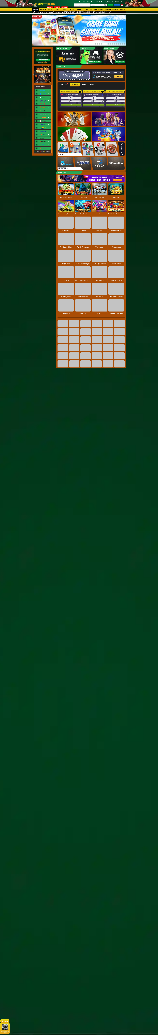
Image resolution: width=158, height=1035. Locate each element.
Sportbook (43, 9)
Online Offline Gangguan (43, 151)
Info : (34, 12)
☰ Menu (5, 1021)
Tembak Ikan (107, 9)
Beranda (35, 9)
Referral (115, 9)
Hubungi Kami (106, 1)
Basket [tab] (84, 84)
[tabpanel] (92, 98)
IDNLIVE (64, 9)
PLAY (71, 105)
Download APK (84, 1)
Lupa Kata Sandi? (117, 1)
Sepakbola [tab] (74, 84)
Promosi (122, 9)
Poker (79, 9)
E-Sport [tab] (92, 84)
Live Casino (93, 9)
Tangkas (100, 9)
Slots (57, 9)
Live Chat (95, 1)
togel (86, 9)
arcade (72, 9)
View (119, 75)
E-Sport (50, 9)
